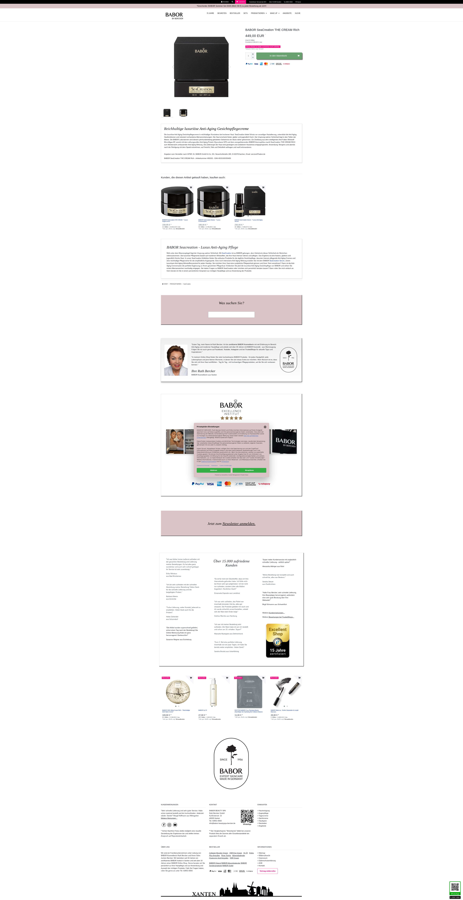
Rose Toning (226, 855)
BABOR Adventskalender (230, 863)
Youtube (227, 349)
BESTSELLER (235, 13)
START (165, 284)
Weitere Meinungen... (169, 818)
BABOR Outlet (227, 866)
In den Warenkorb (278, 56)
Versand (261, 49)
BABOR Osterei (215, 863)
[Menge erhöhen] (253, 54)
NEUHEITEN (221, 13)
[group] (213, 201)
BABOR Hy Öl (202, 710)
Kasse (299, 2)
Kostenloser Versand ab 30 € (258, 2)
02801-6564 (290, 2)
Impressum (263, 858)
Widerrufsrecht (264, 855)
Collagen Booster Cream (218, 853)
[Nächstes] (230, 67)
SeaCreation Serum (277, 261)
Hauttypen (263, 821)
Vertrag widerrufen (268, 871)
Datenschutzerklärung (267, 861)
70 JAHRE (210, 13)
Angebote (262, 826)
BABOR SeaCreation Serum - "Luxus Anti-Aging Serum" (248, 220)
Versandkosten (180, 228)
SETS (245, 13)
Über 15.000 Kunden (275, 2)
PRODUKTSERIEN (258, 13)
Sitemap (262, 853)
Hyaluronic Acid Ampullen (218, 858)
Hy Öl (245, 853)
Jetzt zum (231, 524)
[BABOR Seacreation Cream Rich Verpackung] (167, 115)
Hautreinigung (264, 811)
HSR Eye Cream (235, 853)
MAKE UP (274, 13)
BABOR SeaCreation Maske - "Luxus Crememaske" (209, 220)
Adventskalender (238, 855)
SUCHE (297, 13)
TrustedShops (250, 349)
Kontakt (262, 866)
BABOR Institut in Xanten (180, 861)
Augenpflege (263, 813)
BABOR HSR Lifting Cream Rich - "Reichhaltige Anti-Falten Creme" (176, 711)
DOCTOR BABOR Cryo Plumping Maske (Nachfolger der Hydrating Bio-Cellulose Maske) (249, 711)
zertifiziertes (165, 861)
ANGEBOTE (287, 13)
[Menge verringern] (253, 57)
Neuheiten (263, 823)
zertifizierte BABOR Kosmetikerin (241, 344)
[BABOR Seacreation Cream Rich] (183, 115)
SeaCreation (226, 253)
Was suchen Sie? (231, 303)
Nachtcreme (263, 818)
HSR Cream (234, 858)
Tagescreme (263, 816)
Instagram (235, 349)
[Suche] (232, 2)
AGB (260, 863)
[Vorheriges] (173, 67)
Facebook (219, 349)
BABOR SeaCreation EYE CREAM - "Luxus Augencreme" (175, 220)
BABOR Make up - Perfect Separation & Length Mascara (284, 711)
